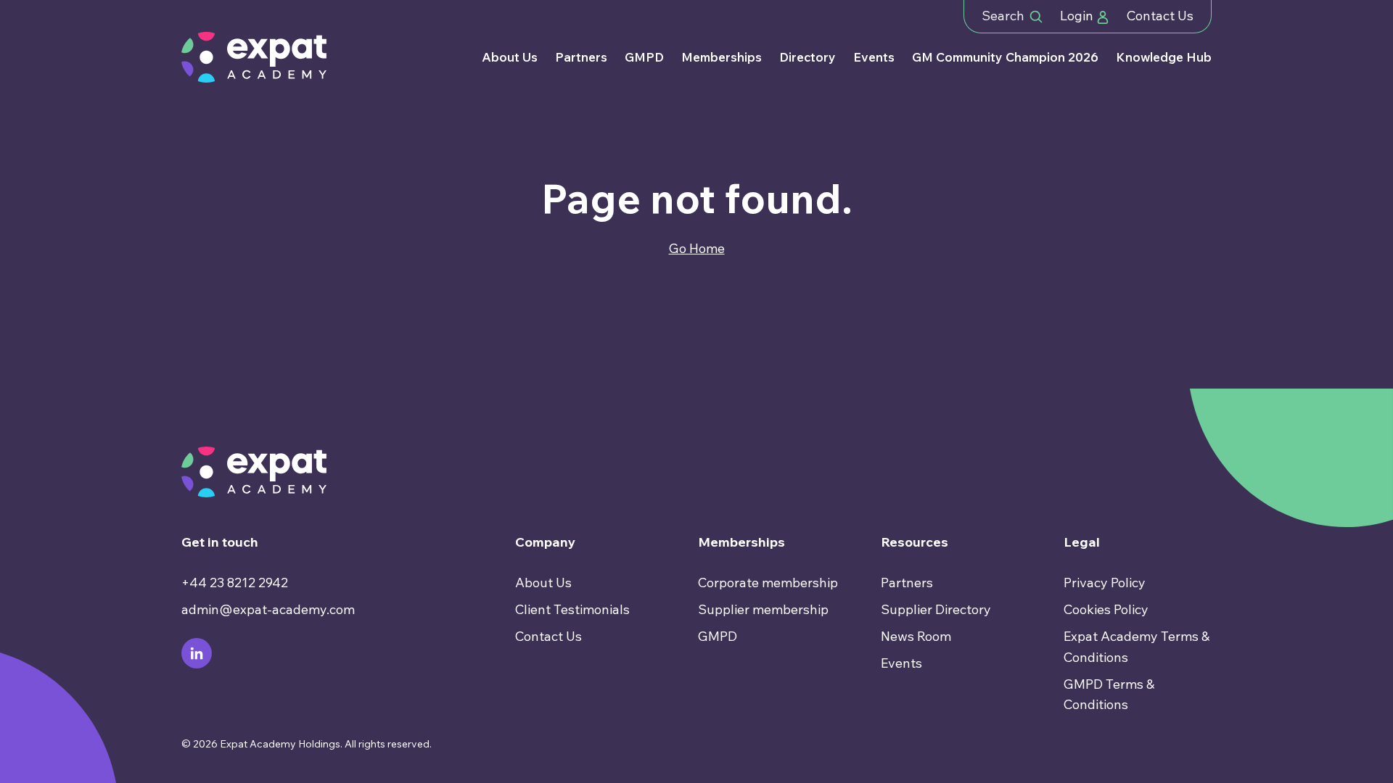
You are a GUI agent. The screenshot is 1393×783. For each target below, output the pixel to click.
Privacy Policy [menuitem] (1105, 582)
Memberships (721, 57)
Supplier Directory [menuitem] (936, 609)
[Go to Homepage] (253, 57)
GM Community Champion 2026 (1005, 57)
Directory (807, 57)
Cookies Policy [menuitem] (1106, 609)
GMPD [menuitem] (717, 636)
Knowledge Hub (1164, 57)
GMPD (644, 57)
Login (1078, 15)
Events (874, 57)
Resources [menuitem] (914, 542)
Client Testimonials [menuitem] (572, 609)
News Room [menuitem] (916, 636)
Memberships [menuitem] (741, 542)
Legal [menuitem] (1082, 542)
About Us (510, 57)
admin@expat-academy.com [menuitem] (268, 609)
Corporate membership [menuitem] (768, 582)
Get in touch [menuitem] (219, 542)
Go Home (697, 248)
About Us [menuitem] (543, 582)
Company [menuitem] (545, 542)
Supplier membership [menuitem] (763, 609)
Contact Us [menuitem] (548, 636)
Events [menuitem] (901, 663)
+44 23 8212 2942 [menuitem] (234, 582)
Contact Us (1160, 15)
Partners (581, 57)
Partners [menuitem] (907, 582)
